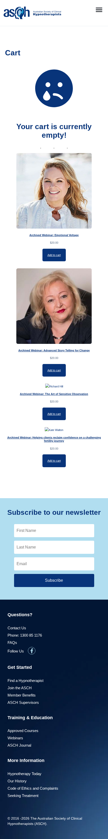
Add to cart (54, 255)
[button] (99, 10)
